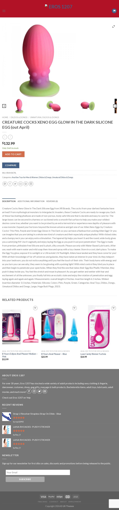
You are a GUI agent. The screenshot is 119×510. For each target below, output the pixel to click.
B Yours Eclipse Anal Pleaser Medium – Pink (20, 355)
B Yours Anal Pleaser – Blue (54, 354)
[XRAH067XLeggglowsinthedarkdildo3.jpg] (87, 106)
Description (9, 201)
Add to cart (13, 154)
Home (5, 117)
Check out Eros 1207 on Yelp (16, 397)
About (63, 502)
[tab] (9, 201)
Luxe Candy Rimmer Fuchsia (93, 354)
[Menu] (4, 10)
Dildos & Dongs (19, 117)
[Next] (117, 337)
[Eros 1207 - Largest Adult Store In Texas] (59, 10)
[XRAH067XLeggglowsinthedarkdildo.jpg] (19, 106)
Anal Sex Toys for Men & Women (25, 177)
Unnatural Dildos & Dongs (44, 117)
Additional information (31, 201)
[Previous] (2, 337)
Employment (74, 502)
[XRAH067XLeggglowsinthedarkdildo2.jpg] (53, 106)
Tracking (42, 502)
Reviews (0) (52, 201)
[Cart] (114, 11)
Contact (53, 502)
